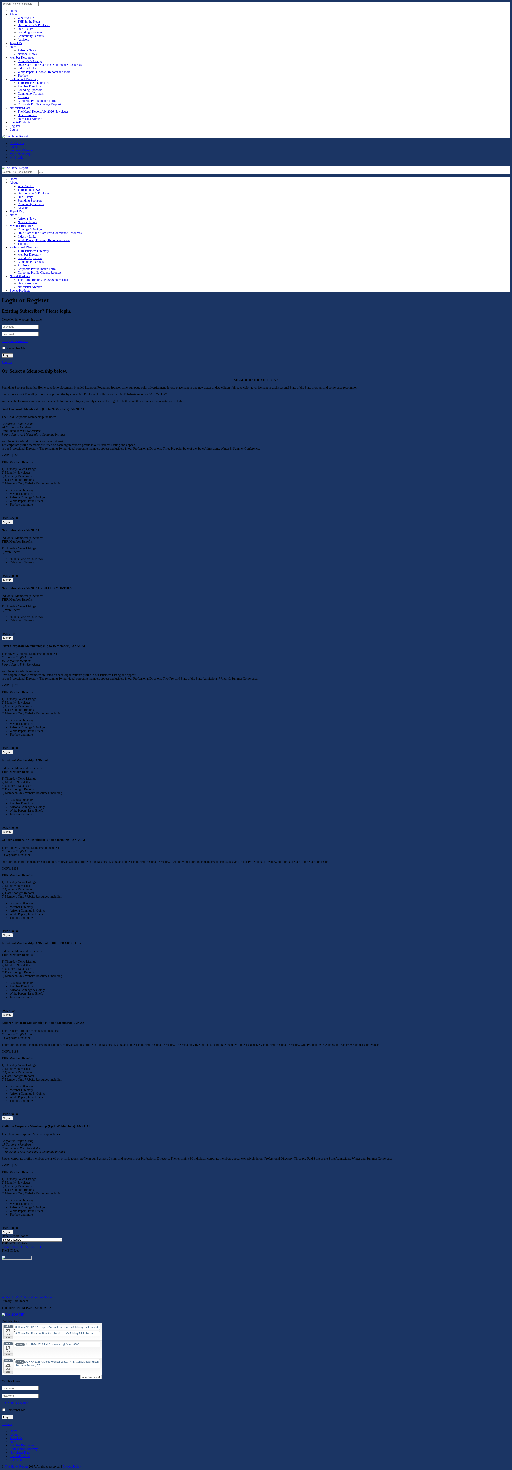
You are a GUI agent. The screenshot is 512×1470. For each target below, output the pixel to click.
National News (27, 54)
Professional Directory (24, 79)
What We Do (26, 18)
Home (13, 10)
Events (14, 146)
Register (15, 126)
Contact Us (17, 143)
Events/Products (20, 122)
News (13, 46)
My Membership (20, 154)
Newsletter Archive (30, 118)
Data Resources (27, 115)
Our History (25, 28)
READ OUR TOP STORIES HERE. (25, 1247)
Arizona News (27, 50)
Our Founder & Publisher (34, 25)
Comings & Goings (30, 61)
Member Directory (29, 86)
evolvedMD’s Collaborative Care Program (28, 1297)
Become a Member (22, 150)
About (14, 14)
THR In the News (29, 21)
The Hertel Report (16, 1466)
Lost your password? (15, 341)
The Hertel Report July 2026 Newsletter (43, 111)
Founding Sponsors (30, 32)
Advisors (23, 39)
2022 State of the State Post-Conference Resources (50, 64)
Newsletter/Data (20, 108)
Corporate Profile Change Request (39, 104)
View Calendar (90, 1377)
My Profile (16, 157)
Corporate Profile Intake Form (37, 100)
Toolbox (23, 75)
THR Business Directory (33, 82)
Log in (14, 129)
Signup (7, 522)
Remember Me (15, 348)
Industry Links (27, 68)
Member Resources (22, 57)
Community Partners (31, 36)
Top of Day (17, 43)
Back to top (17, 1459)
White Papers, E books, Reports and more (44, 72)
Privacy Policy (72, 1466)
